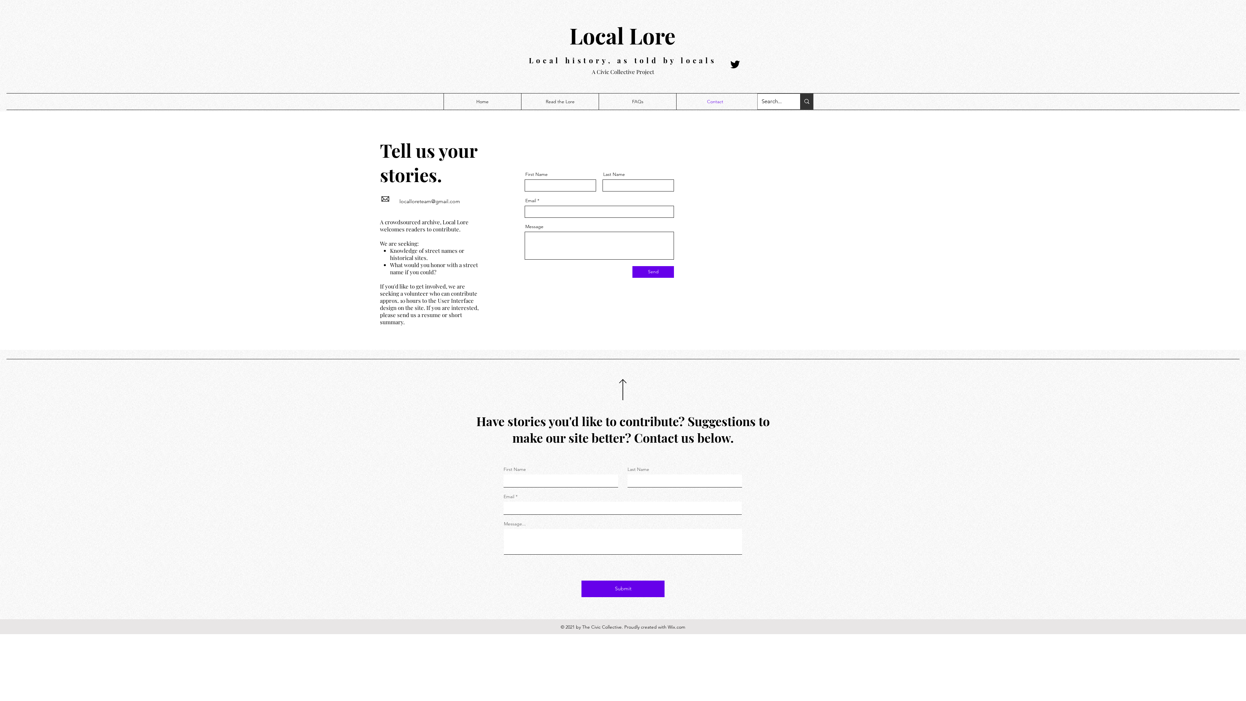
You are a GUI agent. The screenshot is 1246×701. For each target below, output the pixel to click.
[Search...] (806, 101)
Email (530, 200)
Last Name (614, 174)
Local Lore (622, 35)
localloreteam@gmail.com (429, 201)
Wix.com (676, 627)
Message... (515, 524)
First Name (536, 174)
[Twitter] (735, 64)
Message (534, 226)
